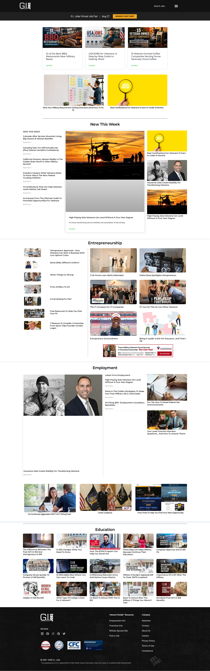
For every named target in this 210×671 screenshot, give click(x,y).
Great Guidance (105, 513)
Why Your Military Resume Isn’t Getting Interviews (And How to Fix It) (73, 108)
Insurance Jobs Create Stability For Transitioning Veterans (164, 183)
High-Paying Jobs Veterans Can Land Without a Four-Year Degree (101, 217)
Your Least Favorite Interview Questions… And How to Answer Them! (166, 432)
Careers (145, 635)
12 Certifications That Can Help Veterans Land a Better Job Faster (42, 188)
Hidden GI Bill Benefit (33, 598)
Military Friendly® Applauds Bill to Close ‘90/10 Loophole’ (138, 576)
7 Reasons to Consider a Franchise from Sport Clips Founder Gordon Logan (66, 325)
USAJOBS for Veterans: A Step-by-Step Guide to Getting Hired (103, 56)
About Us (146, 630)
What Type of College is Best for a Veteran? (70, 599)
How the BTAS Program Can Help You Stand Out (104, 552)
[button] (176, 6)
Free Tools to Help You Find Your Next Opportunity (161, 513)
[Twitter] (64, 633)
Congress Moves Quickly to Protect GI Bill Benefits (36, 576)
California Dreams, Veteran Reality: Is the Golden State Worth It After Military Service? (43, 161)
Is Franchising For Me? (60, 299)
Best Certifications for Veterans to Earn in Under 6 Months (136, 107)
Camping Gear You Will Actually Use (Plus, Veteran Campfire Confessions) (41, 149)
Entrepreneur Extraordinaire (104, 338)
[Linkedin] (42, 633)
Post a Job (114, 635)
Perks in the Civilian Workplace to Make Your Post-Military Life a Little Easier (124, 392)
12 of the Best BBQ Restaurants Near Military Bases (60, 56)
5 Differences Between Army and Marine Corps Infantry (104, 576)
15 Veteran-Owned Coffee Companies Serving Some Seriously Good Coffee (146, 56)
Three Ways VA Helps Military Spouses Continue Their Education (137, 552)
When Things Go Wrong (62, 275)
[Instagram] (53, 633)
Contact (145, 625)
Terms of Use (148, 646)
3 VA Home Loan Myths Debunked (106, 275)
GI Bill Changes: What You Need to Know (69, 550)
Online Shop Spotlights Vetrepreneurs (157, 275)
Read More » (49, 65)
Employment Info (117, 620)
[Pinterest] (58, 633)
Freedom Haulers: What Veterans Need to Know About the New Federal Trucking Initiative (42, 175)
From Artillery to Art (60, 287)
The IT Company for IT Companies (107, 307)
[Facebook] (47, 633)
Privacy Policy (148, 641)
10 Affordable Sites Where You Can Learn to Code (71, 576)
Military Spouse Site (118, 630)
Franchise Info (116, 625)
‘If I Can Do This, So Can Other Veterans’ (158, 307)
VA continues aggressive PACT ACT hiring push (49, 514)
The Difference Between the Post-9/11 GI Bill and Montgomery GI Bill (37, 552)
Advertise (146, 620)
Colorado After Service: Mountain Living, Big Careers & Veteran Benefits (42, 137)
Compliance (147, 651)
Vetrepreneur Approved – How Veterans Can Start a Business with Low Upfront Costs (67, 253)
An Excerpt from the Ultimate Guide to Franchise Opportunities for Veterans (42, 199)
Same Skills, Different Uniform (64, 262)
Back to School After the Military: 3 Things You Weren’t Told (137, 600)
